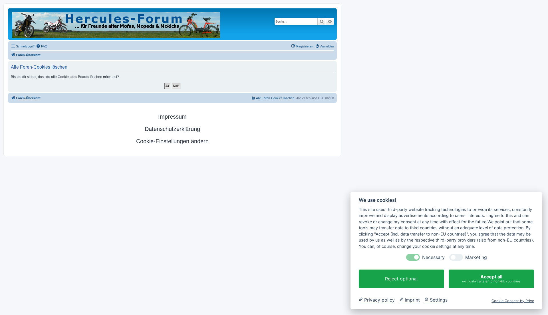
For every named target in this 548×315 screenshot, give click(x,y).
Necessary (433, 257)
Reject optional (401, 279)
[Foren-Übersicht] (116, 24)
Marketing (476, 257)
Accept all (491, 278)
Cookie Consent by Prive (512, 300)
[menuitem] (41, 46)
